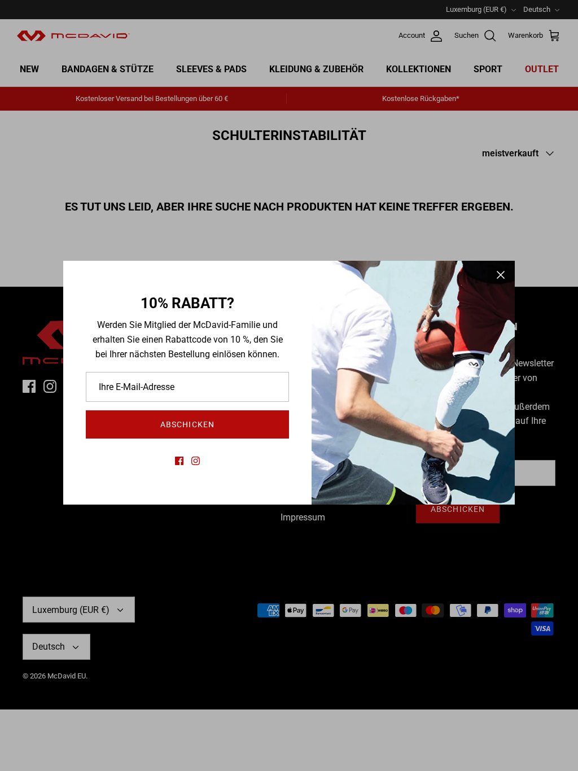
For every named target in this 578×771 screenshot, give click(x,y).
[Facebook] (179, 461)
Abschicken (187, 424)
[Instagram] (195, 461)
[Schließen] (500, 274)
